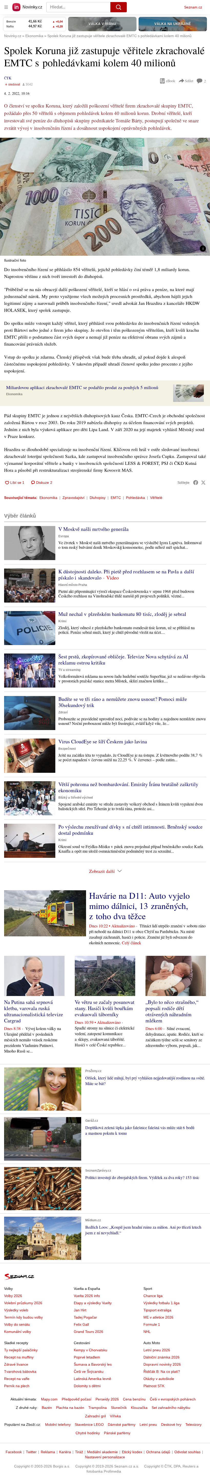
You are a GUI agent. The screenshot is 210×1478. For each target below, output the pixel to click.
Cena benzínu (134, 1399)
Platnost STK (153, 1386)
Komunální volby (17, 1332)
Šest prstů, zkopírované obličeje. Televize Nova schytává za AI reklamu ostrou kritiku (123, 659)
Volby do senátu (17, 1324)
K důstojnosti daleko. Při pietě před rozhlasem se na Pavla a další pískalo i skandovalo (126, 574)
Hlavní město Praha (72, 585)
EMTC (116, 498)
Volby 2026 (13, 1296)
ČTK (7, 78)
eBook (170, 80)
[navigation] (6, 7)
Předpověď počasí (76, 1399)
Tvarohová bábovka (20, 1371)
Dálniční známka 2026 (161, 1357)
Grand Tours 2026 (88, 1332)
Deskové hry (171, 1424)
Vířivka (115, 1416)
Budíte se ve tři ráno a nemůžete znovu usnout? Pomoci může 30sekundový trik (122, 702)
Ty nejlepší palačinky (21, 1350)
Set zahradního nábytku (171, 1408)
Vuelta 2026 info (87, 1296)
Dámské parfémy (121, 1424)
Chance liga (153, 1296)
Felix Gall (81, 1324)
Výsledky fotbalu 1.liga (161, 1303)
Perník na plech (16, 1386)
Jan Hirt (80, 1310)
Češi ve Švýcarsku (88, 1371)
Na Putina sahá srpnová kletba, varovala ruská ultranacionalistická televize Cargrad (33, 1011)
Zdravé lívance (16, 1364)
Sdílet (189, 80)
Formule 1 (151, 1324)
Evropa (63, 536)
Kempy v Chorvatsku (90, 1350)
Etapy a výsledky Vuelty (93, 1303)
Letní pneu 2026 (156, 1350)
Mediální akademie (102, 1452)
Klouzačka (139, 1408)
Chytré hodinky (88, 1433)
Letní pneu (148, 1424)
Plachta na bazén (70, 1408)
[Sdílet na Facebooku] (195, 482)
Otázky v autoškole (158, 1379)
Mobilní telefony (58, 1424)
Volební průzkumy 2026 (23, 1303)
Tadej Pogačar (85, 1317)
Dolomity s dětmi (87, 1386)
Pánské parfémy (117, 1433)
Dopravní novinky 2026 (162, 1364)
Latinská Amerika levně (92, 1379)
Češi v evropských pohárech (173, 1399)
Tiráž (79, 1452)
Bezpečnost (67, 749)
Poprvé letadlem (87, 1357)
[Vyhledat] (118, 7)
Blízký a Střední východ (75, 797)
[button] (105, 197)
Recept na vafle (16, 1379)
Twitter (31, 1452)
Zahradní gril (95, 1416)
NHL (147, 1332)
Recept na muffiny (19, 1357)
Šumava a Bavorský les (93, 1364)
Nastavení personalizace (105, 1457)
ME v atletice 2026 (158, 1317)
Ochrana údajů (158, 1452)
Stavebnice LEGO (89, 1424)
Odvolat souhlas (187, 1452)
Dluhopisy (98, 498)
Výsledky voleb (16, 1310)
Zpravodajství (73, 498)
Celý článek (131, 942)
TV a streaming (69, 670)
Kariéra (65, 1452)
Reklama (48, 1452)
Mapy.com (49, 1399)
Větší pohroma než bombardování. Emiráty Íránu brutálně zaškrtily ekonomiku (128, 787)
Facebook (14, 1452)
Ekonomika (14, 394)
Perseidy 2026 (107, 1399)
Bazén (47, 1408)
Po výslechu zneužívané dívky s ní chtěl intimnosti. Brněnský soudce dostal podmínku (130, 829)
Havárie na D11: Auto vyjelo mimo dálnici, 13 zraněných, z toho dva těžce (139, 906)
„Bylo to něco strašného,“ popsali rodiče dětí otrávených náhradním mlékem (171, 1011)
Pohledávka (135, 498)
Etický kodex (132, 1452)
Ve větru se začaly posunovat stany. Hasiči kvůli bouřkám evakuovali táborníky (104, 1008)
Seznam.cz (193, 7)
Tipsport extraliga (157, 1310)
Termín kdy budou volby (23, 1317)
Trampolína (97, 1408)
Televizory (193, 1424)
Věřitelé (156, 498)
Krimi (62, 621)
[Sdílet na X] (203, 482)
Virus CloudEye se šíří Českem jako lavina (102, 741)
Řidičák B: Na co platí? (161, 1371)
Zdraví (63, 712)
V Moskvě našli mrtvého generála (93, 529)
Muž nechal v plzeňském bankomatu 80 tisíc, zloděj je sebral (122, 614)
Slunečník (119, 1408)
